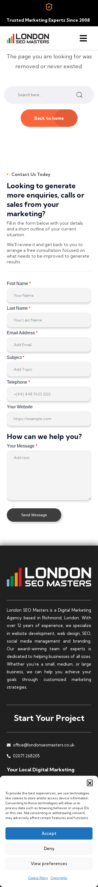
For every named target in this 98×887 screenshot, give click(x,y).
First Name (19, 283)
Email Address (22, 332)
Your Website (20, 406)
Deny (49, 848)
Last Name (18, 308)
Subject (15, 357)
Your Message (22, 446)
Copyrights (59, 878)
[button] (90, 782)
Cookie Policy (38, 878)
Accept (49, 833)
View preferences (49, 863)
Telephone (18, 382)
